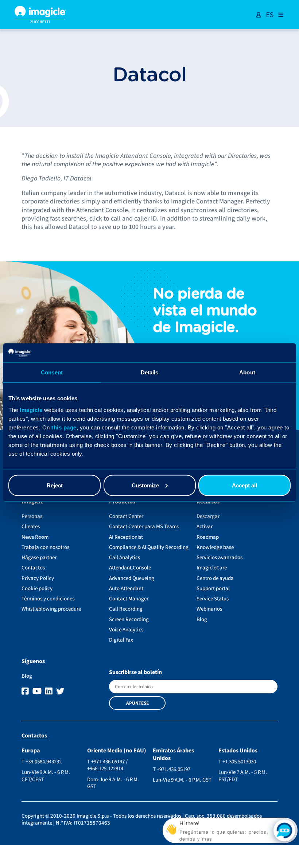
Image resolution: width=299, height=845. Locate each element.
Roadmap (208, 537)
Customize (145, 485)
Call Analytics (124, 557)
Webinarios (209, 609)
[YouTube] (37, 691)
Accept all (244, 485)
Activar (205, 526)
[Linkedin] (49, 691)
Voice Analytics (126, 630)
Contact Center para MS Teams (144, 526)
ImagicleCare (212, 568)
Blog (202, 619)
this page (64, 427)
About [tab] (247, 372)
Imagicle (31, 409)
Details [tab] (150, 372)
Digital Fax (121, 640)
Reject (55, 485)
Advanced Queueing (131, 578)
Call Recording (126, 609)
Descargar (208, 516)
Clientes (31, 526)
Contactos (33, 568)
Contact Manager (128, 599)
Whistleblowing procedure (51, 609)
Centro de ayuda (215, 578)
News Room (35, 537)
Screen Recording (129, 619)
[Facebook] (26, 691)
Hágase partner (39, 557)
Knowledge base (215, 547)
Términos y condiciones (48, 599)
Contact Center (126, 516)
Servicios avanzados (219, 557)
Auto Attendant (126, 588)
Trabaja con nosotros (45, 547)
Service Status (213, 599)
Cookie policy (37, 588)
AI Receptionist (126, 537)
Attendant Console (130, 568)
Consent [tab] (52, 372)
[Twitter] (60, 691)
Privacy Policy (38, 578)
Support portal (213, 588)
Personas (32, 516)
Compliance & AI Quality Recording (149, 547)
